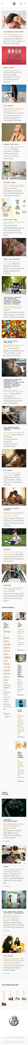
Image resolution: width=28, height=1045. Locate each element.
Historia (6, 259)
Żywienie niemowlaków (20, 676)
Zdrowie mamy (7, 429)
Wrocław (10, 341)
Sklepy (5, 341)
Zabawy (24, 993)
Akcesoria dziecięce (8, 297)
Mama (5, 105)
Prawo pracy (10, 955)
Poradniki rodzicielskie (20, 757)
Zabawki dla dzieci (8, 342)
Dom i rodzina (7, 182)
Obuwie (19, 754)
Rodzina (16, 31)
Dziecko (5, 219)
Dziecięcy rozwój (8, 383)
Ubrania (15, 219)
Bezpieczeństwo (18, 379)
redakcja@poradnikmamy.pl (19, 1037)
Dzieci (5, 298)
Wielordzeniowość (16, 302)
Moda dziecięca (7, 301)
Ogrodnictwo (16, 259)
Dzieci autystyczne (12, 298)
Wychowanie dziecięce (19, 913)
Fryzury (20, 711)
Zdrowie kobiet (16, 428)
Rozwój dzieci (7, 302)
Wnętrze (13, 182)
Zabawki (11, 67)
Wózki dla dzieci (7, 387)
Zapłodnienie (7, 509)
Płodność (16, 508)
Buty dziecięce (17, 297)
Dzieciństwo (16, 383)
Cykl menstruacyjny (8, 508)
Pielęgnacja (10, 105)
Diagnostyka (10, 427)
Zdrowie (22, 31)
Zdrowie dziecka (7, 428)
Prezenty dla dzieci (16, 301)
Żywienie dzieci (19, 674)
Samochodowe (15, 386)
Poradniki (9, 470)
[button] (2, 3)
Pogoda (10, 219)
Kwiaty (10, 259)
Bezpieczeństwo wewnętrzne (10, 821)
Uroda (11, 144)
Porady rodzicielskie (8, 31)
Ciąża (5, 427)
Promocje (6, 67)
